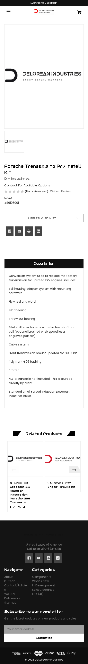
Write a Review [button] (60, 191)
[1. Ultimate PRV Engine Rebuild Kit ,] (62, 459)
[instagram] (48, 558)
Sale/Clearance (43, 590)
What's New (40, 581)
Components (41, 577)
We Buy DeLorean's (12, 596)
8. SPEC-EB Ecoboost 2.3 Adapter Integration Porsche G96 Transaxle (20, 492)
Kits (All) (38, 594)
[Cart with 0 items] (77, 10)
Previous (12, 469)
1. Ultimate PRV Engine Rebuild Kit (61, 485)
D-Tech (9, 581)
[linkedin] (58, 558)
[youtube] (38, 558)
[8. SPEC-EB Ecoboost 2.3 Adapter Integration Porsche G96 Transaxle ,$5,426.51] (25, 459)
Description (44, 263)
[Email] (19, 231)
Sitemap (10, 602)
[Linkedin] (38, 231)
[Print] (28, 231)
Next (75, 469)
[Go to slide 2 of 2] (47, 514)
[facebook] (29, 558)
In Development (43, 585)
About (8, 577)
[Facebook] (9, 231)
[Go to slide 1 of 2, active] (41, 514)
